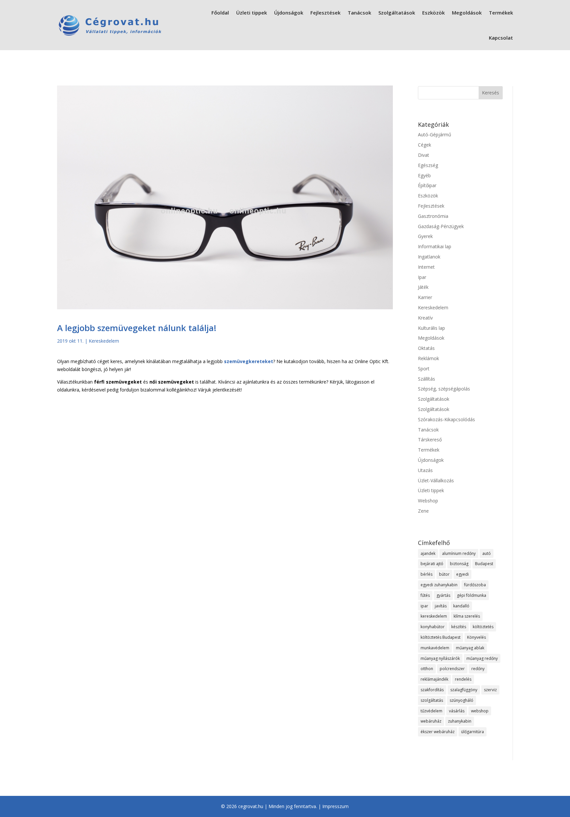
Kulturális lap (431, 328)
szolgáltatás (432, 700)
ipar (424, 606)
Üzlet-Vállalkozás (436, 480)
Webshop (428, 500)
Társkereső (430, 439)
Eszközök (433, 12)
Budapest (484, 563)
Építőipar (427, 185)
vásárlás (456, 711)
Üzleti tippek (251, 12)
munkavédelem (435, 648)
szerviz (490, 690)
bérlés (426, 574)
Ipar (422, 277)
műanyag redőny (482, 658)
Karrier (425, 297)
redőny (478, 668)
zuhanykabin (459, 721)
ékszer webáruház (438, 731)
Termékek (501, 12)
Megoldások (467, 12)
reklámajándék (434, 679)
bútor (444, 574)
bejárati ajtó (432, 563)
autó (486, 553)
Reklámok (428, 358)
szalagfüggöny (463, 690)
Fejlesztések (325, 12)
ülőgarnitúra (472, 731)
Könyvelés (476, 637)
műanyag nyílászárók (440, 658)
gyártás (443, 595)
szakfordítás (432, 690)
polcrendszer (452, 668)
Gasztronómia (433, 216)
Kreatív (425, 318)
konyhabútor (433, 627)
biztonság (459, 563)
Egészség (428, 165)
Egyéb (424, 175)
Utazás (425, 470)
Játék (423, 287)
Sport (423, 368)
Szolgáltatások (396, 12)
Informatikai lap (434, 246)
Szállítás (426, 379)
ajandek (428, 553)
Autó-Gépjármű (434, 134)
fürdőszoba (475, 585)
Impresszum (335, 806)
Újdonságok (288, 12)
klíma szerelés (467, 616)
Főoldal (220, 12)
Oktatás (426, 348)
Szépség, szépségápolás (444, 389)
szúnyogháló (461, 700)
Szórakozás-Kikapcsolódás (446, 419)
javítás (441, 606)
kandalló (461, 606)
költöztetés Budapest (440, 637)
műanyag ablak (470, 648)
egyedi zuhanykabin (439, 585)
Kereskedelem (104, 341)
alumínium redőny (459, 553)
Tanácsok (359, 12)
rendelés (463, 679)
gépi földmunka (471, 595)
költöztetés (483, 627)
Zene (423, 511)
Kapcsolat (501, 37)
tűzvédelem (431, 711)
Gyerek (425, 236)
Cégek (424, 145)
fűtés (425, 595)
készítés (458, 627)
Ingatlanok (429, 257)
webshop (480, 711)
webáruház (431, 721)
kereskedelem (434, 616)
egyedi (462, 574)
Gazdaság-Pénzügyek (441, 226)
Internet (426, 267)
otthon (427, 668)
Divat (423, 155)
